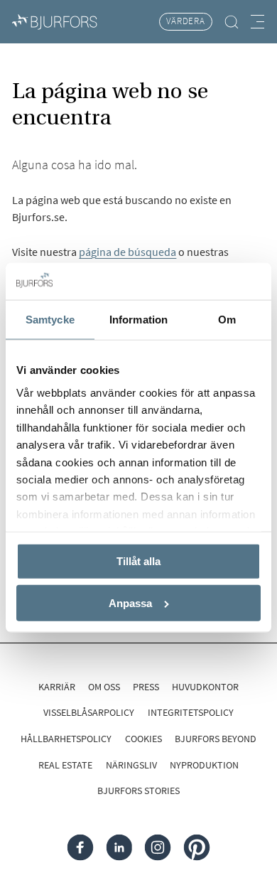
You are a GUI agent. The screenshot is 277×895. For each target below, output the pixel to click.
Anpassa (130, 603)
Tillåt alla (138, 561)
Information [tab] (138, 319)
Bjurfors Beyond (215, 738)
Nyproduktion (204, 765)
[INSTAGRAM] (158, 848)
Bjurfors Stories (138, 790)
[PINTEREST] (197, 848)
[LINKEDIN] (119, 848)
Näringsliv (131, 765)
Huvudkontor (205, 686)
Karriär (56, 686)
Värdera (185, 21)
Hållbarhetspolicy (66, 738)
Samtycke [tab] (50, 319)
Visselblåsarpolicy (88, 712)
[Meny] (257, 22)
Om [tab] (227, 319)
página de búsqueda (127, 252)
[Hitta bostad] (232, 21)
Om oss (104, 686)
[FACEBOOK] (80, 848)
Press (146, 686)
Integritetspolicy (191, 712)
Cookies (143, 738)
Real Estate (65, 765)
